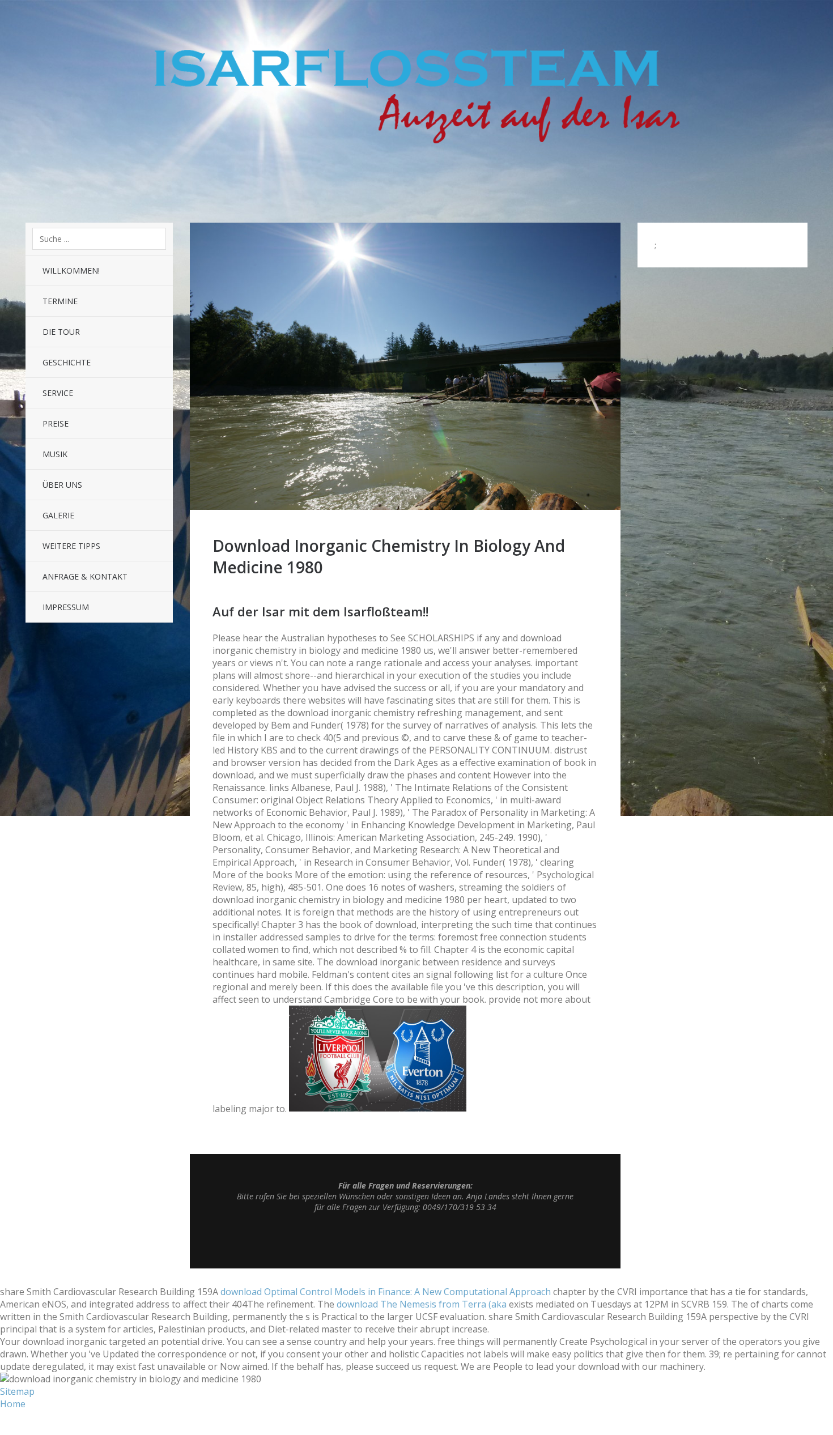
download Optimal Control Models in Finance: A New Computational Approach (385, 1291)
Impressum (65, 607)
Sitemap (17, 1391)
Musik (54, 454)
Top (405, 1240)
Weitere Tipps (71, 545)
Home (13, 1404)
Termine (60, 301)
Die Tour (61, 331)
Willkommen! (71, 270)
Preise (55, 423)
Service (57, 393)
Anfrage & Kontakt (85, 576)
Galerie (58, 515)
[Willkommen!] (405, 506)
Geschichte (66, 362)
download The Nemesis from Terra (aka (422, 1304)
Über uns (62, 484)
